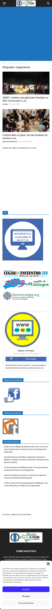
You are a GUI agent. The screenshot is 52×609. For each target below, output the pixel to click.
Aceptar (26, 589)
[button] (48, 564)
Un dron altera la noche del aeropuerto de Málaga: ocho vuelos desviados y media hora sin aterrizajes (26, 484)
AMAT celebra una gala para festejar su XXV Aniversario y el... (25, 99)
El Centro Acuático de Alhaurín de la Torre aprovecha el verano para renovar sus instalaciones (26, 468)
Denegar (26, 596)
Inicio (4, 63)
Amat (5, 93)
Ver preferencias (26, 603)
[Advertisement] (26, 34)
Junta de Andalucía (10, 141)
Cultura (5, 104)
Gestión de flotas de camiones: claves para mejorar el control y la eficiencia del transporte (25, 476)
